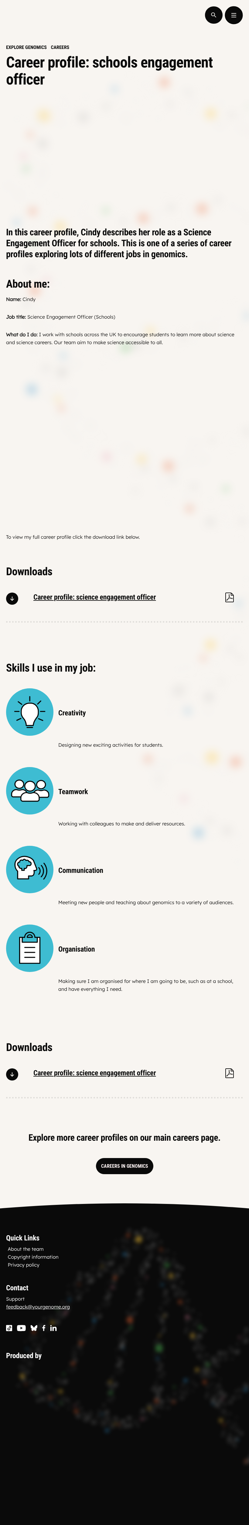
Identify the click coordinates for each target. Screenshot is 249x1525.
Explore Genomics (26, 47)
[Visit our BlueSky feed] (34, 1328)
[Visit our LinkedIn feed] (53, 1328)
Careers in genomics (124, 1166)
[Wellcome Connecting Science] (77, 1401)
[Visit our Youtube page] (21, 1328)
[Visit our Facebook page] (44, 1328)
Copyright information (33, 1257)
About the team (26, 1249)
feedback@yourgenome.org (38, 1307)
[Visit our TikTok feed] (9, 1328)
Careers (60, 47)
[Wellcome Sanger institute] (77, 1474)
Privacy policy (23, 1265)
